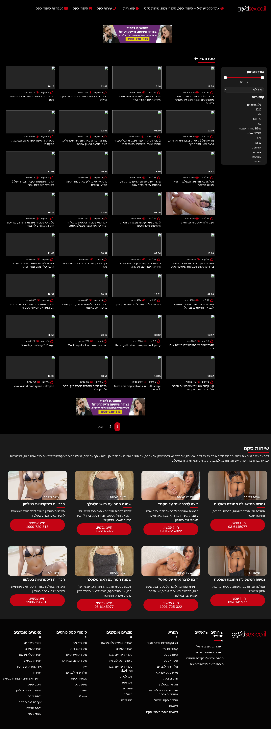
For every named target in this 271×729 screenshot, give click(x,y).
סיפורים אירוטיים (76, 654)
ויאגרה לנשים (124, 648)
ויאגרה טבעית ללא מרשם (117, 642)
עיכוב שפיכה (33, 684)
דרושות (173, 706)
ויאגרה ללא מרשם (30, 654)
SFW (258, 142)
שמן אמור (127, 682)
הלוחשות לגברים (167, 666)
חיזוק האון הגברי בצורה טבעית (22, 678)
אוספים (257, 152)
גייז (85, 666)
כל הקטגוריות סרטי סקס (162, 642)
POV (258, 138)
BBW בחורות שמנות (250, 128)
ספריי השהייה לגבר (120, 654)
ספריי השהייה (32, 642)
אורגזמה (256, 157)
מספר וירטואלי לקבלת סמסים (204, 658)
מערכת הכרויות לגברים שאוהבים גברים (163, 692)
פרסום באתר (170, 678)
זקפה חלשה (33, 708)
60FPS (257, 119)
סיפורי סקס (171, 660)
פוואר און (127, 688)
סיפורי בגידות (78, 648)
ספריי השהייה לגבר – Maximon (119, 668)
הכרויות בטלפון (168, 684)
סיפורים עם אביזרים (74, 660)
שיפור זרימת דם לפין (28, 690)
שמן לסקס (126, 676)
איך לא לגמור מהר (30, 702)
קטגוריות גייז (170, 648)
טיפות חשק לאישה (121, 660)
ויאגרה (37, 672)
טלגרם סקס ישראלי (166, 700)
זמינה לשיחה (252, 497)
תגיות (83, 690)
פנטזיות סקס (79, 678)
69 (259, 123)
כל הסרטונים (254, 104)
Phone (83, 696)
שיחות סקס (171, 654)
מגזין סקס (81, 684)
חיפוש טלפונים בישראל (209, 652)
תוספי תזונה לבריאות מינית (206, 664)
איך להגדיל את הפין (29, 666)
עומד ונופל (34, 714)
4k (259, 114)
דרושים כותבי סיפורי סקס (162, 712)
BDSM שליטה (253, 133)
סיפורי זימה (80, 642)
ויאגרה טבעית (32, 660)
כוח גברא (127, 700)
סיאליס (128, 694)
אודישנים (256, 147)
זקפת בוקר (34, 696)
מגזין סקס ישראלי (167, 672)
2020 (258, 109)
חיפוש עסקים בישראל (209, 646)
